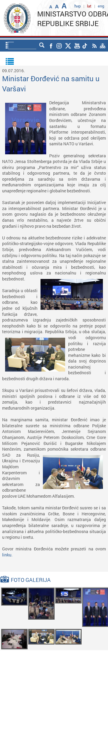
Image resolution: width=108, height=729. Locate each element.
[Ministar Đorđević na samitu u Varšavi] (14, 596)
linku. (7, 555)
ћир (77, 6)
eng (101, 6)
